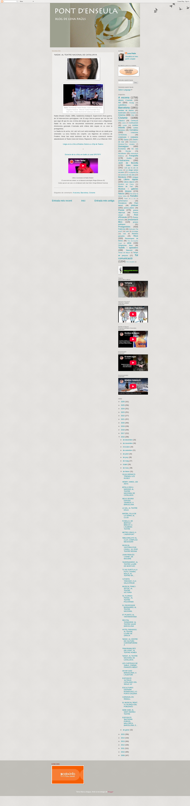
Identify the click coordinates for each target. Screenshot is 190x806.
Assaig (131, 103)
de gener (126, 730)
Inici (83, 200)
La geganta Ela (133, 172)
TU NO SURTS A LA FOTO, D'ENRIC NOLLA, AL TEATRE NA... (129, 573)
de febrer (126, 471)
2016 (123, 437)
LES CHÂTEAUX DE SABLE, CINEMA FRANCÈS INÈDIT (130, 665)
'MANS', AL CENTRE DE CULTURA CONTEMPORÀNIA (130, 642)
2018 (123, 430)
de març (126, 468)
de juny (126, 457)
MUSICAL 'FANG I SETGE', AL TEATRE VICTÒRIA (129, 589)
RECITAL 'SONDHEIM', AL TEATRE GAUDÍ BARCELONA (129, 623)
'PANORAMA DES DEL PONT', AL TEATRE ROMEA (129, 650)
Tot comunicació (128, 257)
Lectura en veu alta (127, 175)
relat (124, 233)
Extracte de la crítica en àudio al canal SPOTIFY (83, 154)
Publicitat (121, 229)
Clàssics (121, 121)
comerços (134, 121)
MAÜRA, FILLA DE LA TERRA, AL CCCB (129, 516)
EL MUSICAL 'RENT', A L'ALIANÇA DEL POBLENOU (130, 704)
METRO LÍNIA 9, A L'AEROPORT (129, 533)
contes (125, 125)
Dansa (126, 140)
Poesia (121, 210)
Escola (128, 151)
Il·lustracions (123, 160)
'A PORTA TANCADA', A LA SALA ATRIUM (129, 581)
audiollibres (122, 105)
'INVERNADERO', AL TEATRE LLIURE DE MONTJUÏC (130, 564)
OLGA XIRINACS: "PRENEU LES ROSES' (129, 476)
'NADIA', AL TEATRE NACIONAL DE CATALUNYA (130, 658)
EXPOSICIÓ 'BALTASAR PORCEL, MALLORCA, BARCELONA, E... (129, 721)
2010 (123, 752)
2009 (123, 755)
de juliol (126, 454)
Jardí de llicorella (128, 163)
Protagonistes (124, 227)
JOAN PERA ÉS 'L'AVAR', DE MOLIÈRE (128, 557)
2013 (123, 741)
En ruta (135, 149)
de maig (126, 461)
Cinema (121, 115)
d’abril (125, 464)
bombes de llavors (126, 110)
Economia (122, 149)
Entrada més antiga (104, 200)
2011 (123, 748)
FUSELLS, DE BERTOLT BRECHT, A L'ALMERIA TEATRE (127, 525)
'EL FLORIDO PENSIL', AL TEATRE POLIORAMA (128, 599)
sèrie (129, 243)
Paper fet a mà (129, 198)
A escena (76, 193)
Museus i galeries (128, 189)
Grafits (129, 158)
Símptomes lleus (125, 245)
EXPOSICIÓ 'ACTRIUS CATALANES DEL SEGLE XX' (129, 681)
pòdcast (134, 205)
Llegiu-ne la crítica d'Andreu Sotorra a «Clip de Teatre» (83, 144)
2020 (123, 423)
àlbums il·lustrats (125, 100)
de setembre (128, 450)
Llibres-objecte (129, 182)
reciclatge (135, 231)
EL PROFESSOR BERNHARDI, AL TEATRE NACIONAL (129, 608)
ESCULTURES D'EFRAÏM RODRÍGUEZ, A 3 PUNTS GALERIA (129, 691)
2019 (123, 426)
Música (128, 191)
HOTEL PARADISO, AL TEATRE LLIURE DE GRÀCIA (129, 632)
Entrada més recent (62, 200)
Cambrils (133, 113)
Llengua (135, 177)
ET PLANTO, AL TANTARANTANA (129, 616)
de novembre (128, 443)
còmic (124, 123)
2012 (123, 745)
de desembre (128, 440)
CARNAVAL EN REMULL (128, 698)
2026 (123, 402)
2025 (123, 405)
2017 (123, 433)
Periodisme (122, 203)
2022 (123, 416)
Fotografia (133, 156)
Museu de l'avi (125, 186)
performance (123, 201)
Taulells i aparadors (128, 248)
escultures (122, 153)
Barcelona (84, 193)
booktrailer (122, 113)
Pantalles (134, 196)
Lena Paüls (131, 53)
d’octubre (126, 447)
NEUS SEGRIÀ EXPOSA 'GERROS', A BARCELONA (128, 502)
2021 (123, 419)
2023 (123, 412)
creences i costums (128, 137)
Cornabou (133, 130)
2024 (123, 409)
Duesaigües (123, 146)
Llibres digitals (131, 179)
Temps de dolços (124, 252)
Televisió (129, 250)
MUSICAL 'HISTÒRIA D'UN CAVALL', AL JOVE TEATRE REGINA (130, 548)
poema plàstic (129, 208)
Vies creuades (130, 262)
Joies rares (132, 165)
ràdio (127, 231)
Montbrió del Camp (126, 184)
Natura (121, 193)
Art (119, 102)
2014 (123, 738)
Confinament (133, 123)
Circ (132, 115)
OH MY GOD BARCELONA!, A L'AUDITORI (129, 673)
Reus (135, 236)
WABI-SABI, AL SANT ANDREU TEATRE (128, 712)
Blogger (110, 792)
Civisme (92, 193)
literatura (122, 177)
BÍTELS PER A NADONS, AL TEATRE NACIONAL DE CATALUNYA (128, 491)
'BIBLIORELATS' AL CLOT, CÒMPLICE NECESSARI (130, 540)
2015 (123, 734)
